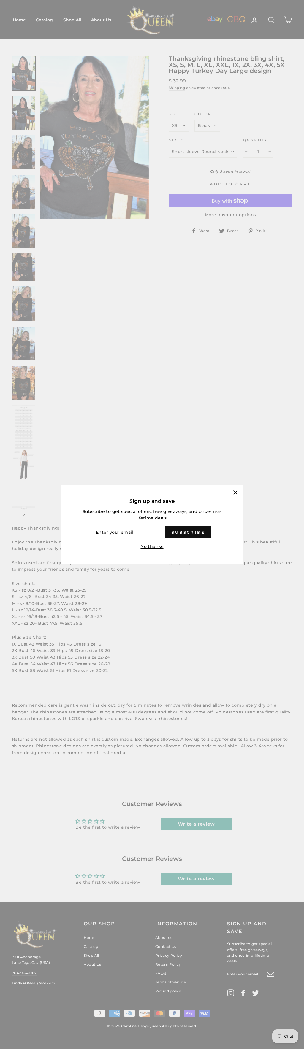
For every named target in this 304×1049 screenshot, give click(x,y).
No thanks (151, 546)
